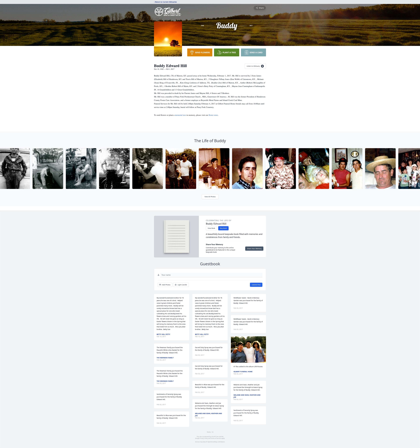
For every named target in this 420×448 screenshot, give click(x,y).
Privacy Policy (204, 438)
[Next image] (263, 349)
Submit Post (256, 285)
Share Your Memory (254, 248)
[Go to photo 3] (248, 361)
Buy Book (223, 228)
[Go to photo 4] (249, 361)
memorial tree (180, 115)
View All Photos (210, 197)
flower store (213, 115)
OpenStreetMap (212, 442)
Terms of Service (216, 438)
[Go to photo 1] (245, 361)
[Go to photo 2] (247, 361)
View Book (211, 228)
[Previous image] (233, 349)
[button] (248, 349)
